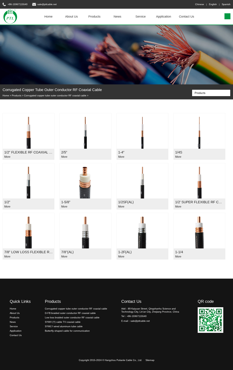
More (7, 156)
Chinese (199, 4)
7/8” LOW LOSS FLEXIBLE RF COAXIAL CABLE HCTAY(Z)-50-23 (28, 252)
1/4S (178, 152)
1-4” (121, 152)
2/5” (64, 152)
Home (48, 16)
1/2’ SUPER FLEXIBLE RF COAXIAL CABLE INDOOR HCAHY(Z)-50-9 (199, 202)
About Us (71, 16)
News (117, 16)
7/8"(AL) (67, 252)
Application (163, 16)
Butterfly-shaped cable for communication (67, 330)
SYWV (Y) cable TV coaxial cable (63, 322)
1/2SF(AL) (126, 202)
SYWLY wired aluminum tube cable (64, 326)
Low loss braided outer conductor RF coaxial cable (72, 317)
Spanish (226, 4)
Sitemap (149, 360)
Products (94, 16)
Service (140, 16)
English (213, 4)
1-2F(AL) (125, 252)
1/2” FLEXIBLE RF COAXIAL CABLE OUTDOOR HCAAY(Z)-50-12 (28, 152)
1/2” (7, 202)
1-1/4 (179, 252)
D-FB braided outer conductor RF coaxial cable (70, 313)
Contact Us (186, 16)
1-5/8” (65, 202)
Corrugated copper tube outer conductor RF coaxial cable (55, 95)
